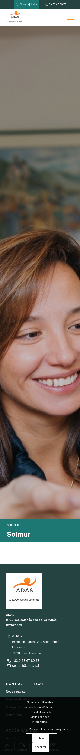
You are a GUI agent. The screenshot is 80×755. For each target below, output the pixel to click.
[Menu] (68, 17)
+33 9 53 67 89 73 (25, 661)
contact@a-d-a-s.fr (26, 665)
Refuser (41, 738)
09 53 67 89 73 (57, 4)
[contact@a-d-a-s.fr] (8, 665)
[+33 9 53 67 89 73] (8, 660)
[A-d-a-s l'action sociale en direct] (33, 17)
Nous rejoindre (28, 4)
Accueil (11, 524)
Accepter (40, 747)
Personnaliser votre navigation (43, 729)
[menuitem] (68, 17)
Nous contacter (16, 691)
